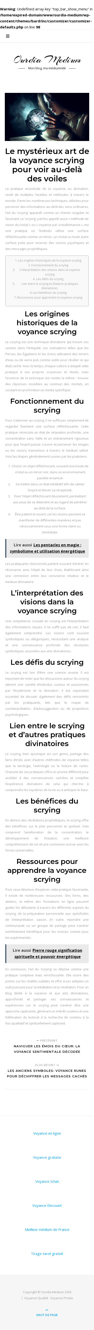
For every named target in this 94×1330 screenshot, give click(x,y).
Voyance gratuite (47, 1157)
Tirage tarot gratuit (47, 1253)
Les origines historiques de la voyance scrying (49, 260)
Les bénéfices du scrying (50, 292)
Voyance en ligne (47, 1133)
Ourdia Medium (47, 59)
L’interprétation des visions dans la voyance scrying (50, 272)
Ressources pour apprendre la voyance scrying (49, 297)
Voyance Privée (61, 1298)
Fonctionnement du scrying (49, 265)
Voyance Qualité (36, 1298)
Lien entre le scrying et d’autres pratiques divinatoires (49, 286)
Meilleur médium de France (47, 1229)
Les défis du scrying (49, 279)
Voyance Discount (47, 1205)
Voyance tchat (47, 1181)
